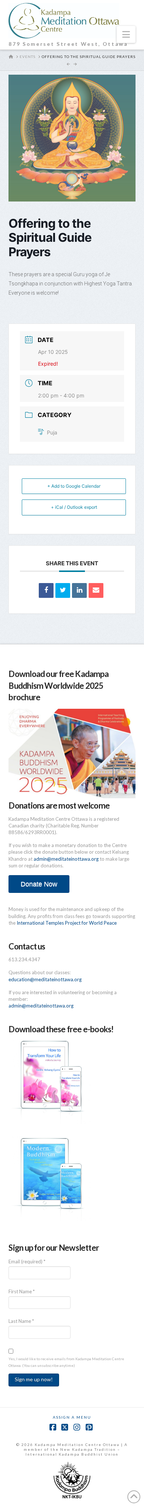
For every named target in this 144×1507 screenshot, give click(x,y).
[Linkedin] (79, 590)
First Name (21, 1291)
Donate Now (39, 884)
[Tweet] (62, 590)
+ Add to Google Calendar (73, 486)
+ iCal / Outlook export (74, 507)
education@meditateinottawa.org (45, 979)
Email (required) (26, 1261)
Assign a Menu (72, 1417)
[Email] (96, 590)
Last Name (21, 1321)
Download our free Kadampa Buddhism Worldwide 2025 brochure (58, 685)
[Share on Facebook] (46, 590)
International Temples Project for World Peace (67, 923)
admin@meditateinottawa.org (66, 859)
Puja (52, 432)
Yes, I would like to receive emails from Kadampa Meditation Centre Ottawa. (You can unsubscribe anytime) (66, 1362)
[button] (126, 34)
